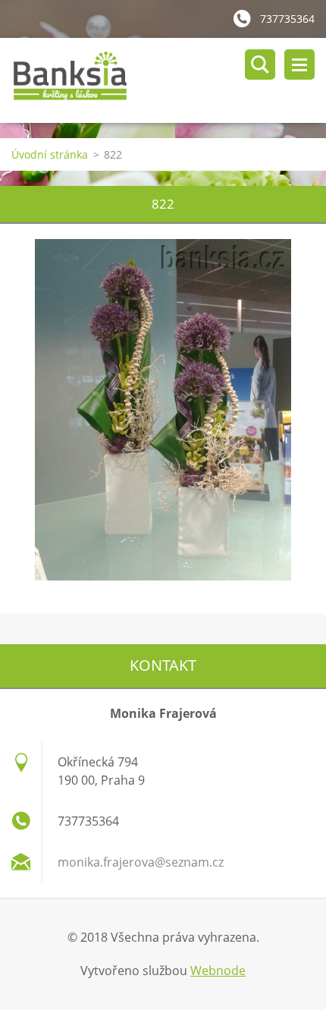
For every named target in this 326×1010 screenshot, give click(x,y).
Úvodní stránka (49, 154)
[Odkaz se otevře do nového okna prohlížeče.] (163, 410)
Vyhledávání (260, 64)
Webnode (218, 970)
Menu (299, 64)
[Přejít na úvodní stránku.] (168, 80)
